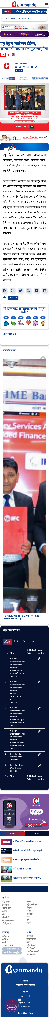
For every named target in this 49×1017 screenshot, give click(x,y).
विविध (29, 910)
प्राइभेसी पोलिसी (7, 945)
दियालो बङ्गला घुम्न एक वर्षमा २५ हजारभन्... (27, 878)
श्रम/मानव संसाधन (8, 920)
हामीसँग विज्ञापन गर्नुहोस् (12, 949)
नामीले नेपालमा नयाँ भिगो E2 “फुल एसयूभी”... (28, 850)
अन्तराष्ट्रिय (30, 914)
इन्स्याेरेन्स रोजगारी (33, 951)
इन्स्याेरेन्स (5, 905)
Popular (12, 834)
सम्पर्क (4, 942)
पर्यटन (29, 923)
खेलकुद (29, 907)
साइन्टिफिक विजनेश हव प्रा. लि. (25, 984)
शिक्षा (4, 914)
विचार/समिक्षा (31, 939)
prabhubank (13, 297)
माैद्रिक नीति (16, 641)
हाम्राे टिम (5, 939)
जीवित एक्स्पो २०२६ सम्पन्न (22, 869)
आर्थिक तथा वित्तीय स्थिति (7, 642)
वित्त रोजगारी (31, 948)
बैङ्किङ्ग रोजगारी (31, 945)
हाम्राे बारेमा (5, 936)
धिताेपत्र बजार (6, 908)
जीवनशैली (5, 917)
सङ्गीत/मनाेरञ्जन (32, 904)
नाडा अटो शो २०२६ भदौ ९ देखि (29, 12)
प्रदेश (28, 917)
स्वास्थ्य (29, 901)
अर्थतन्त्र (4, 911)
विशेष (28, 942)
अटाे (28, 920)
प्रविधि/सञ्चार (6, 923)
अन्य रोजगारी (31, 954)
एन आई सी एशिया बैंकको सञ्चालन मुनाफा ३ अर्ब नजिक (22, 617)
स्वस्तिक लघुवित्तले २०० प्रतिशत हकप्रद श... (27, 841)
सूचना (33, 641)
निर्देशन (24, 641)
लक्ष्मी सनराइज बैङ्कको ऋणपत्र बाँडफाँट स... (27, 859)
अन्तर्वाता (30, 936)
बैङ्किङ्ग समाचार (6, 901)
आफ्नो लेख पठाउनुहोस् (12, 952)
